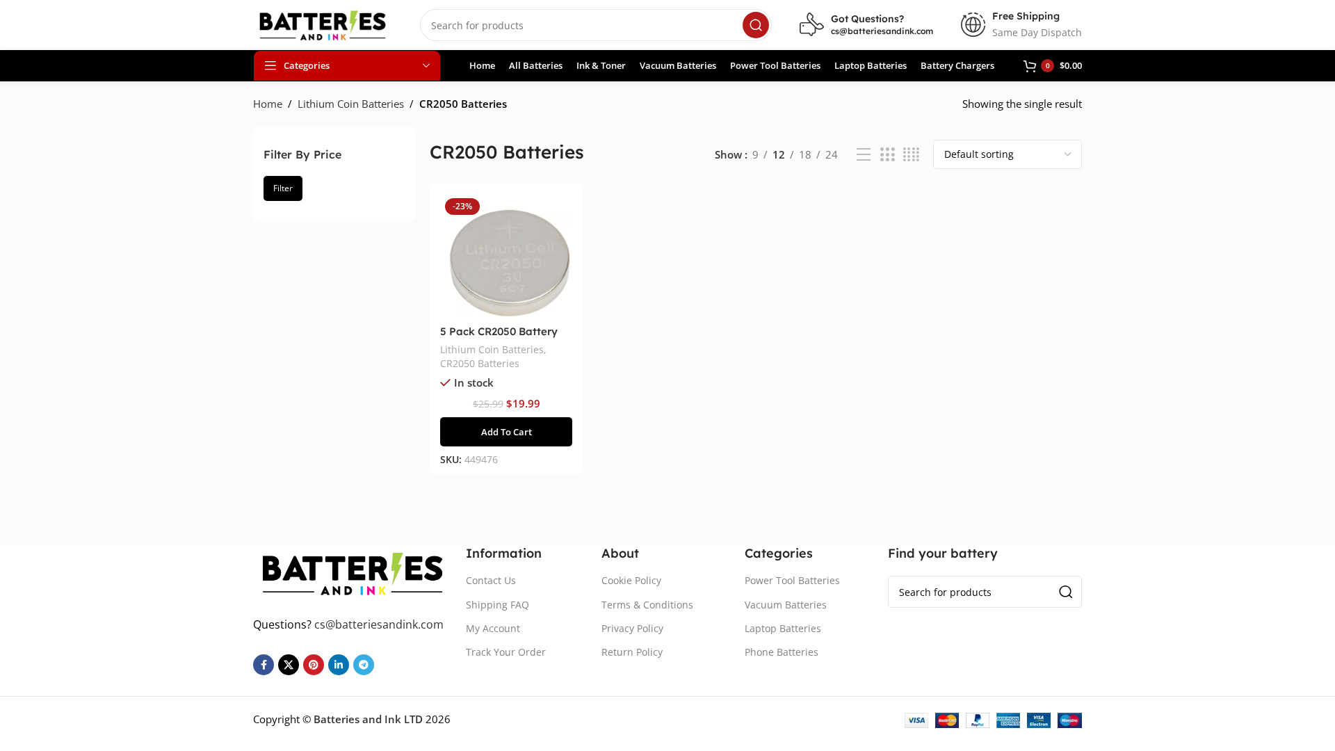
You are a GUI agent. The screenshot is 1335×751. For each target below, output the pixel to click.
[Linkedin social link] (338, 664)
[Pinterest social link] (313, 664)
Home (267, 104)
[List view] (864, 154)
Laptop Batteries (783, 628)
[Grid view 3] (887, 154)
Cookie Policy (631, 580)
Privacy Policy (632, 628)
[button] (506, 431)
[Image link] (352, 572)
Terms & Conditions (647, 604)
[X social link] (288, 664)
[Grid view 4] (911, 154)
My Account (493, 628)
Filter (283, 188)
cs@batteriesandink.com (882, 31)
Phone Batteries (781, 652)
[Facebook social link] (263, 664)
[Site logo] (322, 24)
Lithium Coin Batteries (351, 104)
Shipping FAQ (497, 604)
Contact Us (491, 580)
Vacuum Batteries (786, 604)
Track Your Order (506, 652)
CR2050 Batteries (479, 363)
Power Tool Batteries (792, 580)
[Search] (756, 25)
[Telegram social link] (363, 664)
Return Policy (632, 652)
